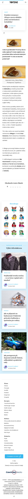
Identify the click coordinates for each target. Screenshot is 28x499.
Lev (6, 236)
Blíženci (21, 236)
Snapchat (7, 395)
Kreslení (6, 392)
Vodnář (6, 228)
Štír (21, 220)
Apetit (6, 12)
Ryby (6, 220)
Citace (6, 386)
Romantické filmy (9, 425)
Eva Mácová (12, 26)
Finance (6, 310)
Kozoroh (22, 212)
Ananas (6, 412)
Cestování (7, 352)
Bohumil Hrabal (8, 445)
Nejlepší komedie (9, 428)
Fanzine (13, 490)
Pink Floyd (7, 432)
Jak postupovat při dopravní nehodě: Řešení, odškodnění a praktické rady (13, 359)
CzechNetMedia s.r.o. (17, 480)
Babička (6, 423)
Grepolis (6, 397)
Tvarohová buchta (9, 403)
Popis (5, 438)
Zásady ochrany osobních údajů (14, 465)
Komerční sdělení (13, 284)
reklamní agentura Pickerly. (11, 485)
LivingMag (6, 493)
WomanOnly (12, 486)
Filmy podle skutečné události (12, 421)
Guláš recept (7, 408)
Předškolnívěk (7, 490)
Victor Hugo (7, 448)
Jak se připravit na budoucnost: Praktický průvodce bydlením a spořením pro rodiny (12, 317)
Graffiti (6, 390)
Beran (21, 228)
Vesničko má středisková (11, 430)
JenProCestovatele (8, 492)
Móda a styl (7, 273)
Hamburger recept (9, 405)
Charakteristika (8, 443)
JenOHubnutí (19, 493)
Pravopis (6, 388)
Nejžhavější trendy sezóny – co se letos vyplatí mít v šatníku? (14, 278)
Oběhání (8, 488)
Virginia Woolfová (9, 450)
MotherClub (19, 486)
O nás (14, 461)
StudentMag (19, 490)
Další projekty (14, 463)
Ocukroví (12, 493)
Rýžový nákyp (8, 410)
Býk (14, 212)
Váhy (14, 228)
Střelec (14, 220)
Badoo (6, 415)
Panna (6, 212)
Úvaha (6, 441)
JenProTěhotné (15, 488)
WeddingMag (18, 492)
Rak (14, 236)
